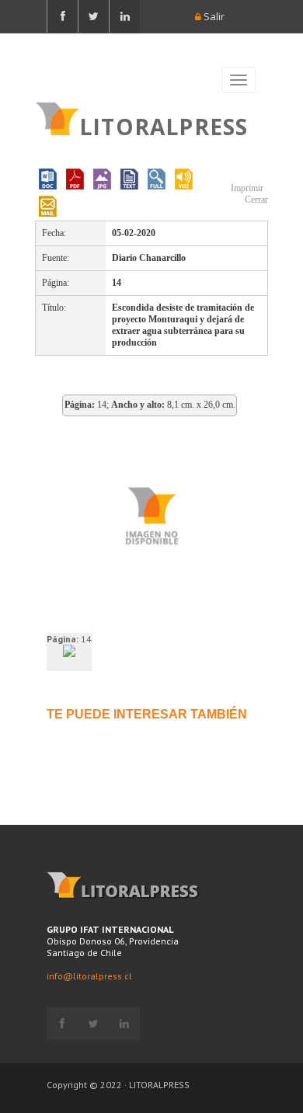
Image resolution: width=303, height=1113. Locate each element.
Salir (213, 16)
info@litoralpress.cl (89, 976)
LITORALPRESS (163, 125)
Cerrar (255, 199)
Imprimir (245, 188)
